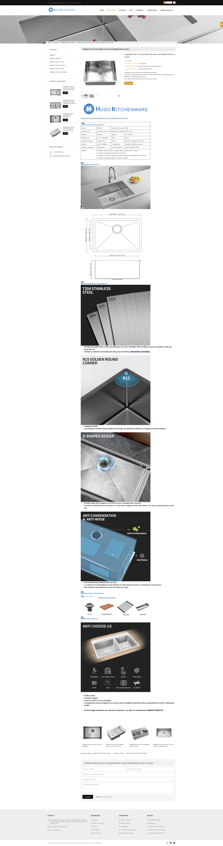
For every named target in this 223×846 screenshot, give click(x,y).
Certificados (96, 830)
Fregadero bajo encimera (56, 68)
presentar (87, 797)
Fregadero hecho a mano (68, 42)
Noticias (122, 10)
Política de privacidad (127, 833)
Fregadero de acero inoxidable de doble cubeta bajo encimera (69, 101)
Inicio (102, 10)
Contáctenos (152, 10)
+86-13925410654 (76, 3)
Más (65, 93)
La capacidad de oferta (131, 69)
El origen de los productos (132, 63)
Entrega (95, 820)
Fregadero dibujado (55, 58)
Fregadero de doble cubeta (57, 65)
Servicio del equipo (98, 823)
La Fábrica (139, 10)
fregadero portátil (118, 753)
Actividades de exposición (128, 830)
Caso (131, 10)
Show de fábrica (125, 823)
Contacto (50, 815)
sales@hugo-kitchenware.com (58, 3)
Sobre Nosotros (166, 10)
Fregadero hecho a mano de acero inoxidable (68, 115)
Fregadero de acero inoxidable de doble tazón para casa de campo (68, 88)
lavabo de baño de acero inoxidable (136, 753)
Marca (126, 61)
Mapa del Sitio (97, 833)
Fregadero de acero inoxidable (58, 72)
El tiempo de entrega (130, 66)
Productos (111, 10)
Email (129, 83)
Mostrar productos (126, 820)
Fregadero (52, 55)
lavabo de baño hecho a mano (102, 753)
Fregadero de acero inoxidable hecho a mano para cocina (68, 128)
